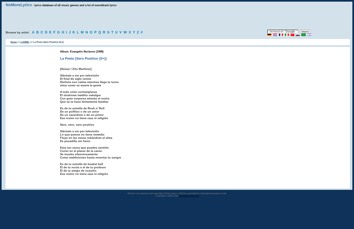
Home (13, 42)
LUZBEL (25, 42)
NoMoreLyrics (19, 5)
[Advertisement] (177, 18)
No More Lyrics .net (189, 196)
